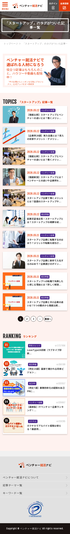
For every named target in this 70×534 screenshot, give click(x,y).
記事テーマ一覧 (12, 485)
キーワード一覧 (12, 493)
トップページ (11, 43)
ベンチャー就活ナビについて (21, 477)
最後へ (48, 319)
